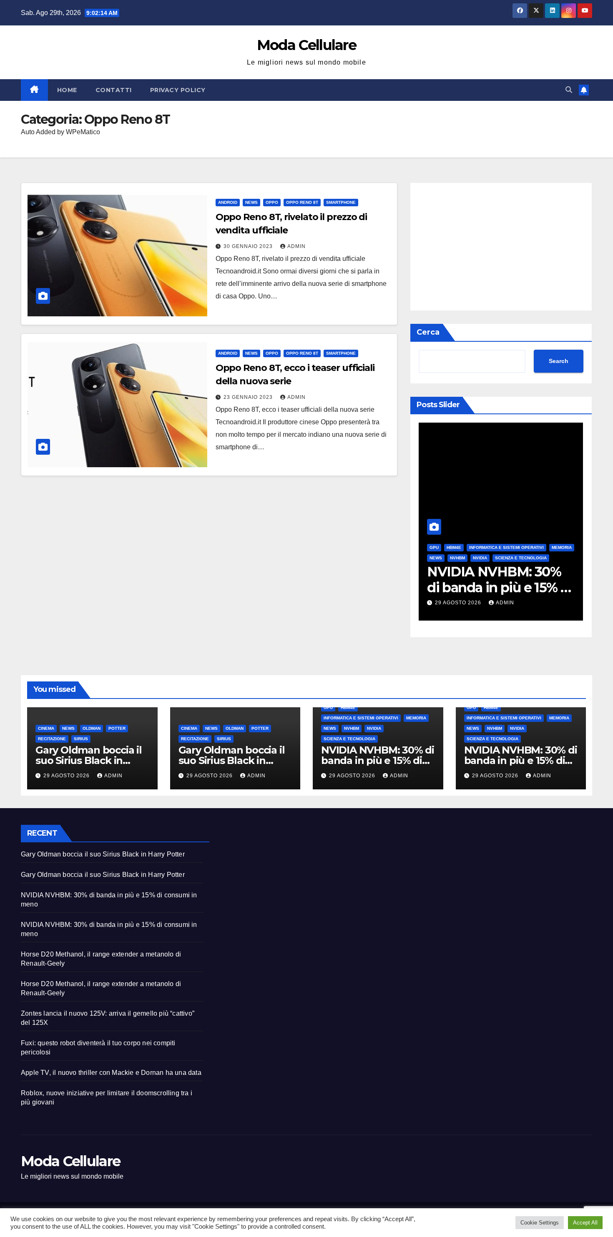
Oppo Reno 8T (302, 202)
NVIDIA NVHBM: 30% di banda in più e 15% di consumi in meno (500, 587)
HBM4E (454, 547)
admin (296, 246)
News (251, 202)
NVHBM (457, 558)
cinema (46, 728)
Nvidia (480, 558)
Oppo (272, 202)
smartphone (341, 202)
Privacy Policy (178, 90)
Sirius (81, 738)
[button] (568, 89)
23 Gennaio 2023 (249, 397)
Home (67, 90)
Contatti (113, 90)
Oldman (91, 728)
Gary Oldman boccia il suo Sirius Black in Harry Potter (88, 760)
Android (227, 202)
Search (558, 361)
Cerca (428, 332)
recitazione (52, 738)
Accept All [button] (585, 1222)
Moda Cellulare (306, 45)
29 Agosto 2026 (459, 603)
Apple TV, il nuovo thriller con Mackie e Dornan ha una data (111, 1072)
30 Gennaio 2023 (249, 246)
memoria (562, 547)
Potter (117, 728)
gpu (434, 547)
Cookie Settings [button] (539, 1222)
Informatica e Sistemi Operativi (506, 547)
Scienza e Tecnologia (521, 558)
